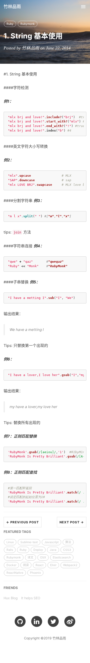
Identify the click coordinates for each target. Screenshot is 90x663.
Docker (11, 565)
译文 (30, 557)
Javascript (51, 542)
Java (53, 550)
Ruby (9, 24)
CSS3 (67, 550)
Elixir (53, 565)
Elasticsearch (62, 557)
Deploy (38, 550)
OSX (43, 557)
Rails (9, 550)
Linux (10, 542)
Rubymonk (27, 24)
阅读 (26, 565)
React (39, 565)
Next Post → (72, 522)
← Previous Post (22, 522)
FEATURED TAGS (17, 532)
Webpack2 (70, 565)
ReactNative (14, 572)
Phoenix (35, 572)
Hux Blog (11, 598)
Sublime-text (29, 542)
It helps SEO (30, 598)
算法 (68, 542)
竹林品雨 (12, 6)
